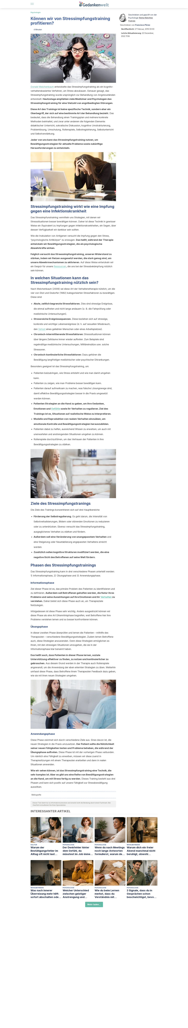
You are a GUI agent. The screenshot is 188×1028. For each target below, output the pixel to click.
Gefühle (55, 408)
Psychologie (36, 12)
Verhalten (106, 597)
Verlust (41, 329)
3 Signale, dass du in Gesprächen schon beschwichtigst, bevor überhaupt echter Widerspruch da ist (141, 894)
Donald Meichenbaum (42, 86)
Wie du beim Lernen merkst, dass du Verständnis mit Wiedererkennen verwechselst (107, 894)
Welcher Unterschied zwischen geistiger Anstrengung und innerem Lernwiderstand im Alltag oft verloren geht (78, 894)
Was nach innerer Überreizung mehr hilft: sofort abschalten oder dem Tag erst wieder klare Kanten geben (45, 894)
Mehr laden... (94, 904)
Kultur (34, 845)
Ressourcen (60, 266)
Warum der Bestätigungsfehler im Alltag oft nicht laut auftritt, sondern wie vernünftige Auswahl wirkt (44, 851)
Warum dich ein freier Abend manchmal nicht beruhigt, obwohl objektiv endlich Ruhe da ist (142, 851)
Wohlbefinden (133, 845)
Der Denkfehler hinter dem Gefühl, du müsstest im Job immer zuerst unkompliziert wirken (77, 851)
